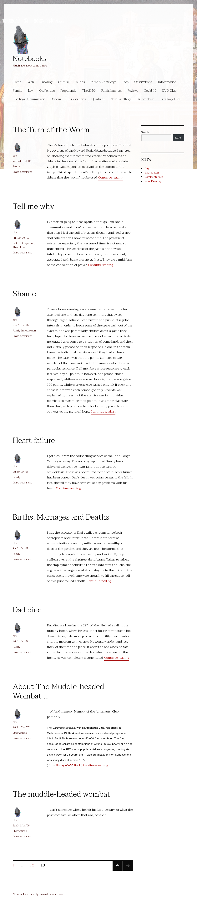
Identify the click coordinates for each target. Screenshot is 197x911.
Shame (24, 293)
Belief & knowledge (103, 82)
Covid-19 (150, 90)
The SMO (89, 90)
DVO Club (169, 90)
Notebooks (29, 59)
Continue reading (110, 177)
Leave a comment (22, 172)
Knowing (46, 82)
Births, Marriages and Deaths (61, 517)
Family (18, 90)
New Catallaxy (121, 99)
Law (30, 90)
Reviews (133, 90)
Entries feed (152, 172)
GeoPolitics (47, 90)
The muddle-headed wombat (61, 794)
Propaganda (68, 90)
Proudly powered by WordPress (46, 894)
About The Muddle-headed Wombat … (58, 691)
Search (145, 132)
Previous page (117, 870)
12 (33, 865)
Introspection (167, 82)
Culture (63, 82)
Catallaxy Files (170, 99)
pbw (15, 156)
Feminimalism (111, 90)
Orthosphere (145, 99)
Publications (77, 99)
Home (17, 82)
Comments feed (154, 176)
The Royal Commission (29, 99)
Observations (143, 82)
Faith (30, 82)
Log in (148, 168)
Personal (57, 99)
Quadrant (98, 99)
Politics (79, 82)
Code (125, 82)
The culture (19, 247)
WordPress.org (153, 181)
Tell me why (33, 206)
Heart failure (34, 440)
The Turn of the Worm (51, 129)
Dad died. (28, 609)
